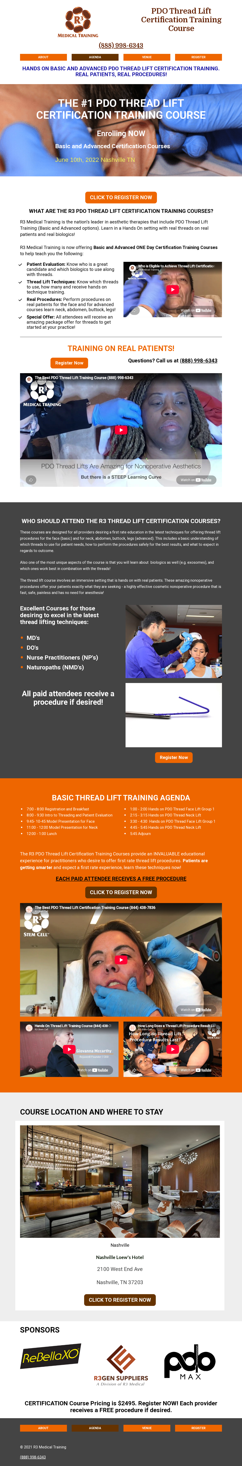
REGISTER (199, 57)
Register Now (69, 363)
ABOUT (43, 57)
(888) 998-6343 (198, 360)
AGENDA (95, 57)
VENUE (147, 57)
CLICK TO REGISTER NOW (121, 197)
